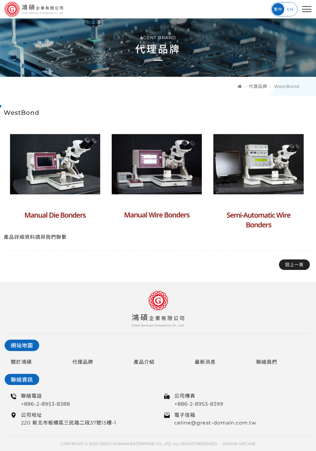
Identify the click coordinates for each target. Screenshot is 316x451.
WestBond (286, 86)
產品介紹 (144, 362)
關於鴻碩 (21, 362)
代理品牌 (258, 86)
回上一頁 (294, 264)
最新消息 (205, 362)
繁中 (278, 9)
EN (290, 9)
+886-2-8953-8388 (45, 404)
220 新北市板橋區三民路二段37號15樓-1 (68, 423)
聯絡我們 (266, 362)
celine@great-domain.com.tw (215, 423)
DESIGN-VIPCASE (239, 443)
